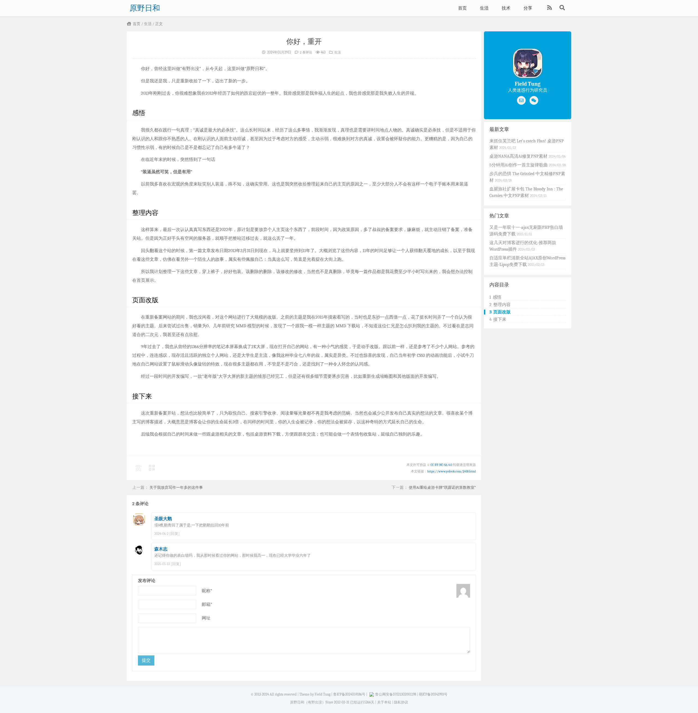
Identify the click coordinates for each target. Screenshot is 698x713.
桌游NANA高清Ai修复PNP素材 (519, 156)
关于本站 (384, 702)
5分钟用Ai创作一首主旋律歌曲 (519, 165)
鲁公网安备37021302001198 (395, 694)
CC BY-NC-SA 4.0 (441, 465)
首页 (462, 8)
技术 (506, 8)
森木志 (160, 549)
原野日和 (145, 8)
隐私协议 (401, 702)
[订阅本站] (550, 8)
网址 (206, 618)
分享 (528, 8)
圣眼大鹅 (163, 518)
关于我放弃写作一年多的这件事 (176, 488)
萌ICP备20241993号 (433, 694)
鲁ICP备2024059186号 (349, 694)
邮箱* (207, 604)
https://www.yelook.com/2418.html (451, 471)
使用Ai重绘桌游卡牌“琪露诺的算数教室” (442, 488)
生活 (484, 8)
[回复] (174, 533)
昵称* (207, 590)
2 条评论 (306, 52)
